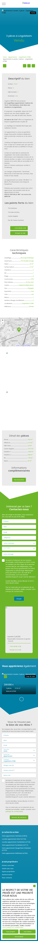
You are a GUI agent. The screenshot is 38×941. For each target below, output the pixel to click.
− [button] (2, 323)
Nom (5, 527)
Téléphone (7, 538)
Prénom (6, 521)
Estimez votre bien (8, 865)
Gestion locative (7, 874)
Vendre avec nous (7, 868)
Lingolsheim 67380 (25, 57)
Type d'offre (6, 749)
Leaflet (17, 345)
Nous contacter (7, 878)
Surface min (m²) (9, 770)
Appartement (12, 57)
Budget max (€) (9, 765)
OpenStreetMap (26, 345)
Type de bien (6, 754)
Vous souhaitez (6, 547)
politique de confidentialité (14, 591)
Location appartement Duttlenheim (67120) (16, 842)
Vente (5, 57)
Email (5, 532)
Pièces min (7, 775)
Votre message (8, 554)
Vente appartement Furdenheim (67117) (15, 845)
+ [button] (2, 320)
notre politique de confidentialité (12, 927)
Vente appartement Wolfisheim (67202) (15, 853)
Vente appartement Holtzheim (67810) (14, 836)
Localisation (6, 759)
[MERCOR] (29, 4)
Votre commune (9, 543)
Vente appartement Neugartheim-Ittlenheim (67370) (16, 849)
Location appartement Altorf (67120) (14, 839)
